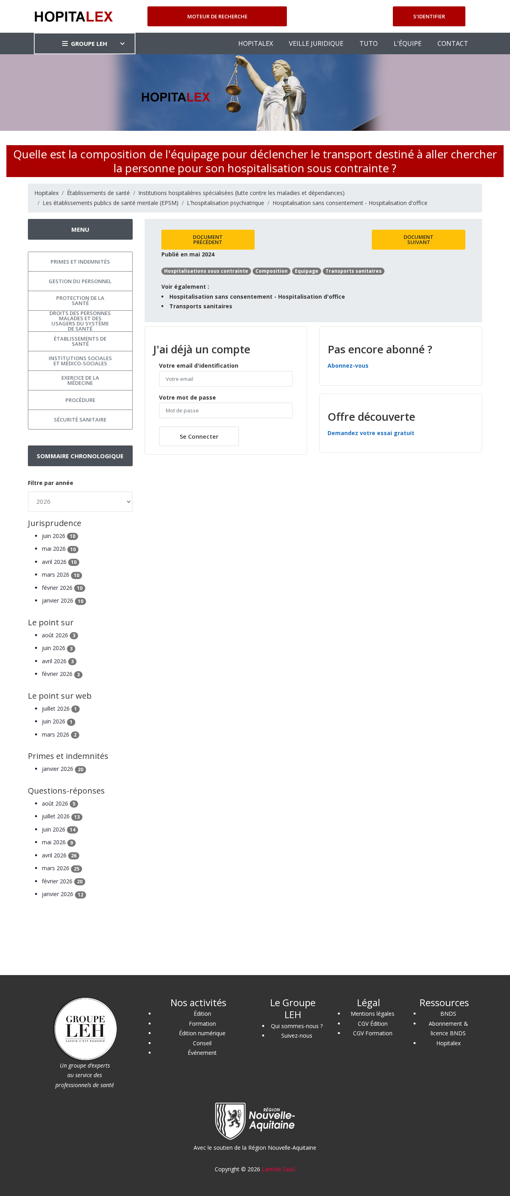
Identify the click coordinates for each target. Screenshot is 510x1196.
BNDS (448, 1013)
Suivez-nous (296, 1035)
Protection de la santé (80, 300)
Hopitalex (46, 193)
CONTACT (452, 43)
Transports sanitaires (354, 271)
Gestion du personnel (80, 281)
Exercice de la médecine (80, 380)
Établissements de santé (98, 193)
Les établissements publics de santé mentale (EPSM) (110, 203)
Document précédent (208, 239)
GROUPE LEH (89, 43)
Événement (202, 1052)
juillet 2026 (59, 708)
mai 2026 (59, 548)
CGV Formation (372, 1033)
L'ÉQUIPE (408, 43)
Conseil (202, 1043)
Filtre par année (50, 483)
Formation (202, 1023)
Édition (202, 1013)
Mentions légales (372, 1013)
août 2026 (58, 635)
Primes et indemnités (80, 261)
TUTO (368, 43)
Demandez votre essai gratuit (371, 433)
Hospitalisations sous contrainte (206, 271)
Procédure (80, 400)
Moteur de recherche (217, 16)
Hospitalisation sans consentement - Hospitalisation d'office (350, 203)
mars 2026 (60, 574)
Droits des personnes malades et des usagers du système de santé (80, 321)
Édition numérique (202, 1033)
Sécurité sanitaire (80, 419)
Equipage (306, 271)
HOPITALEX (255, 43)
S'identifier (429, 16)
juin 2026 (58, 536)
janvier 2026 (62, 600)
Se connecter (199, 436)
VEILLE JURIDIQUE (316, 43)
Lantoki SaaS (278, 1169)
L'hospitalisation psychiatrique (225, 203)
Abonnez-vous (348, 365)
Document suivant (419, 239)
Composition (271, 271)
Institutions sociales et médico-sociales (80, 361)
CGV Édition (373, 1023)
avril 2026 (59, 561)
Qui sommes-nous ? (297, 1026)
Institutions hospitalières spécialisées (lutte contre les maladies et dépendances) (241, 193)
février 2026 (62, 587)
